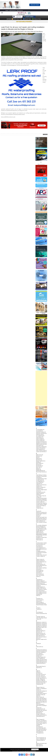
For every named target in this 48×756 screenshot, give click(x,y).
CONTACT (7, 10)
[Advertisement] (41, 388)
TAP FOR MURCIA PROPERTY (24, 21)
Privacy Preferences (35, 749)
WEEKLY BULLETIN (20, 10)
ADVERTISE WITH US (12, 10)
